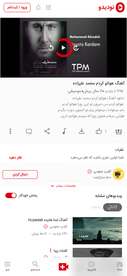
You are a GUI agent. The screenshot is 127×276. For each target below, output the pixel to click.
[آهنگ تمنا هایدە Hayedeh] (97, 230)
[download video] (80, 131)
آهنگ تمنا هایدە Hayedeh (47, 220)
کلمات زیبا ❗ (57, 251)
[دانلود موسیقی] (62, 131)
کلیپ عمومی (58, 227)
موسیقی (74, 91)
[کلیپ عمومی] (118, 174)
